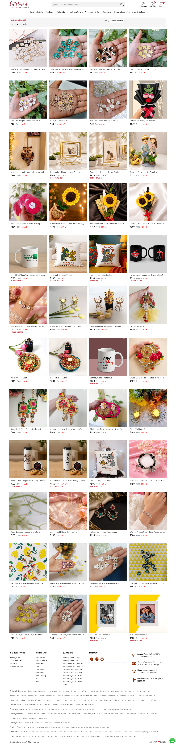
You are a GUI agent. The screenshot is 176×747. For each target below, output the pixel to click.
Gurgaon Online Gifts (151, 732)
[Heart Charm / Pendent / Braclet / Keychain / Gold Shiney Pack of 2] (68, 562)
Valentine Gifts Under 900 (55, 700)
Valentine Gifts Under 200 (91, 696)
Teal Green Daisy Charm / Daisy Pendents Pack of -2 (71, 69)
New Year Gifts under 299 (49, 705)
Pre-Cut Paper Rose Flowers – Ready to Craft (29, 224)
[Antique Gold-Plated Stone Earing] (68, 510)
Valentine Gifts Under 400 (146, 696)
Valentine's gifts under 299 (72, 676)
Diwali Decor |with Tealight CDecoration (66, 326)
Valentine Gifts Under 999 (73, 700)
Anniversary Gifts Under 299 (73, 664)
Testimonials (40, 670)
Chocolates (67, 684)
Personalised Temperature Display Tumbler (28, 481)
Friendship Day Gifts (89, 714)
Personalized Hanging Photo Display (65, 172)
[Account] (145, 2)
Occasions (106, 12)
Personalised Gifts (16, 667)
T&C (37, 667)
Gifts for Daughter (103, 709)
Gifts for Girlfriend (41, 709)
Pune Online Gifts (16, 736)
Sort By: (106, 21)
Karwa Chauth (57, 723)
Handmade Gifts (36, 12)
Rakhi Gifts (38, 723)
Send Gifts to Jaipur (88, 736)
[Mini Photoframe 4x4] (148, 613)
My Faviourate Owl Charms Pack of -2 (105, 69)
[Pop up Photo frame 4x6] (108, 613)
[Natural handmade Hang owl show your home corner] (28, 151)
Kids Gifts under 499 (32, 705)
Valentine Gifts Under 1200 (112, 700)
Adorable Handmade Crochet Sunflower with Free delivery (113, 224)
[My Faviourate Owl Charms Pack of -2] (108, 48)
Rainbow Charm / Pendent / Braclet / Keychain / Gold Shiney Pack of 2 (39, 583)
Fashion (50, 12)
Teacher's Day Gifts (74, 714)
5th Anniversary (151, 714)
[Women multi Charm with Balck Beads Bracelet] (148, 459)
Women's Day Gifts (33, 714)
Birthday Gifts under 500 (54, 696)
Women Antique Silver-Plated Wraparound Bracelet (150, 532)
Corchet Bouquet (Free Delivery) (142, 121)
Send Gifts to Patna (116, 736)
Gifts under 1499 (100, 691)
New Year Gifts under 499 (67, 705)
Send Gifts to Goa (43, 736)
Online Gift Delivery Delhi (54, 732)
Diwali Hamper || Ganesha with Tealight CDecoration (111, 326)
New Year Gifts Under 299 (72, 670)
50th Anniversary (28, 718)
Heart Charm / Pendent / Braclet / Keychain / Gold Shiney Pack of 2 (77, 583)
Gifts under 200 (27, 691)
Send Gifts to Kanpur (73, 736)
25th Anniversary (15, 718)
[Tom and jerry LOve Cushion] (68, 253)
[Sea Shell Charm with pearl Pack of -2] (108, 99)
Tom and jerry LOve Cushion (61, 275)
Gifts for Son (91, 709)
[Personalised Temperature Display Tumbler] (28, 459)
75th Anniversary (41, 718)
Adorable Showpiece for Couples (143, 172)
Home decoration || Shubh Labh (143, 326)
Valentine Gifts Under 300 (128, 696)
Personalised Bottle (102, 727)
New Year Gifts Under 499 (72, 673)
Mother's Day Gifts (47, 714)
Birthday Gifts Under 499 (72, 661)
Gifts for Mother (81, 709)
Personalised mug (29, 727)
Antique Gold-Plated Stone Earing (63, 532)
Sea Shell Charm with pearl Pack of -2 (105, 121)
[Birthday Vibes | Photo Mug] (108, 356)
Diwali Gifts (47, 723)
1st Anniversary (139, 714)
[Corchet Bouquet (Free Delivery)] (148, 99)
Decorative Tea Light (19, 378)
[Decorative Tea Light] (28, 356)
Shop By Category (139, 12)
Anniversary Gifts (92, 12)
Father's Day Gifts (60, 714)
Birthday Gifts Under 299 (72, 658)
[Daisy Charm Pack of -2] (68, 99)
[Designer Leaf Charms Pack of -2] (148, 48)
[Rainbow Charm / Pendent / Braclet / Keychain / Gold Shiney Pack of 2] (28, 562)
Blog (37, 682)
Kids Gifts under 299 (17, 705)
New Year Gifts (113, 714)
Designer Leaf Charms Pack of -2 (143, 69)
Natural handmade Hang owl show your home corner (32, 172)
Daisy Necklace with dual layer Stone (25, 532)
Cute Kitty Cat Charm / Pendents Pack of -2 (107, 583)
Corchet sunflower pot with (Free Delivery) (67, 224)
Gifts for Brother (115, 709)
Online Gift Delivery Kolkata (134, 732)
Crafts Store (61, 12)
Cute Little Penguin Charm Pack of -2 (25, 121)
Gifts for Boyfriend (55, 709)
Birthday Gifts (75, 12)
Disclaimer (40, 673)
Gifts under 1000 (87, 691)
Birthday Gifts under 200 (141, 691)
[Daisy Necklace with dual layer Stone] (28, 510)
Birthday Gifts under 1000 (73, 696)
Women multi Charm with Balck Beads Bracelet (149, 481)
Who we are (40, 658)
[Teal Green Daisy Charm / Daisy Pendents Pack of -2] (68, 48)
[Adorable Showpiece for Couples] (148, 151)
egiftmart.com (20, 742)
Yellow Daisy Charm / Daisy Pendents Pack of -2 (30, 635)
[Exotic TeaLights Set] (148, 408)
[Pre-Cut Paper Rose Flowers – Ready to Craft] (28, 202)
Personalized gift (121, 12)
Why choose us (41, 661)
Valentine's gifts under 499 (72, 679)
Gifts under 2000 (125, 691)
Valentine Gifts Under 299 (109, 696)
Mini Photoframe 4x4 (138, 635)
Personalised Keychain (87, 727)
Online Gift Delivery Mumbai (35, 732)
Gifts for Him (29, 709)
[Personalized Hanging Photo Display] (68, 151)
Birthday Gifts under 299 (18, 696)
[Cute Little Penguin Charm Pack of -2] (28, 99)
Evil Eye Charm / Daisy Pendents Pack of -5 (147, 583)
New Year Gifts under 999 (85, 705)
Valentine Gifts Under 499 (18, 700)
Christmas (66, 723)
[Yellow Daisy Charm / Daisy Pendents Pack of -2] (28, 613)
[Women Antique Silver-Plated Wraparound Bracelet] (148, 510)
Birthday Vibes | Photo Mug (101, 378)
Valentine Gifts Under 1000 (92, 700)
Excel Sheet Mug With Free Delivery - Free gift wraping (32, 275)
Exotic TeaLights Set (138, 429)
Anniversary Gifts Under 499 (73, 667)
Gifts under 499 (51, 691)
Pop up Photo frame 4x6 (100, 635)
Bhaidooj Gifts (29, 723)
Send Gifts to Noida (29, 736)
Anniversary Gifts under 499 (151, 700)
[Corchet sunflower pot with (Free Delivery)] (68, 202)
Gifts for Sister (127, 709)
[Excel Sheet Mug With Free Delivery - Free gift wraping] (28, 253)
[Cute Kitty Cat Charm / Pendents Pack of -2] (108, 562)
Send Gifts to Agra (102, 736)
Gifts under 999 (75, 691)
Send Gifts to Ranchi (131, 736)
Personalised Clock (58, 727)
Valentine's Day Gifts (126, 714)
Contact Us (40, 664)
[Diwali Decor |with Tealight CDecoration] (68, 305)
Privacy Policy (41, 676)
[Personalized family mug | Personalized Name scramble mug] (148, 253)
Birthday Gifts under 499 (36, 696)
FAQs (38, 679)
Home (13, 24)
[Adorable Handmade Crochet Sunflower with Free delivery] (108, 202)
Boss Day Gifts (102, 714)
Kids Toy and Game (72, 727)
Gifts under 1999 (113, 691)
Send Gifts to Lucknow (57, 736)
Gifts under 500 (63, 691)
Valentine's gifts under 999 (72, 682)
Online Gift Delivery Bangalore (74, 732)
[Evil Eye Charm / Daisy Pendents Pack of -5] (148, 562)
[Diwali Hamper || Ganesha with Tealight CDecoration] (108, 305)
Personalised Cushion (44, 727)
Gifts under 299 (39, 691)
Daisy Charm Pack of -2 (59, 121)
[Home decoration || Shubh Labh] (148, 305)
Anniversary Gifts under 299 (131, 700)
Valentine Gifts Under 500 (36, 700)
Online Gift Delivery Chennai (94, 732)
